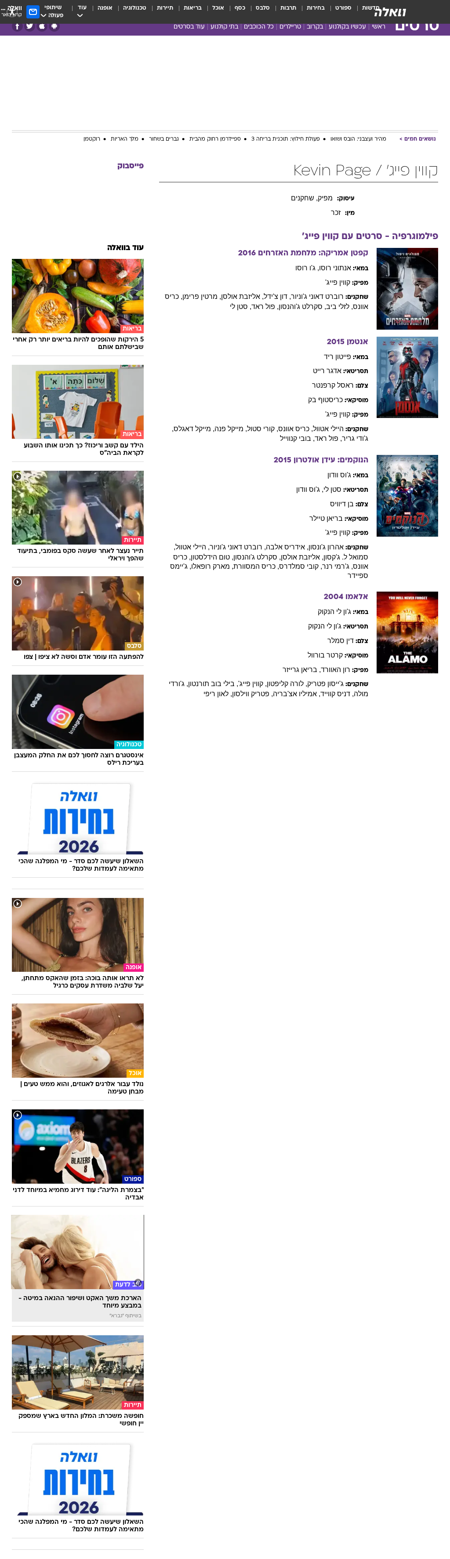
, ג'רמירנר (337, 566)
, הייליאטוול (192, 547)
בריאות (193, 8)
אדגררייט (327, 370)
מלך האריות (124, 139)
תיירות (165, 8)
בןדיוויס (342, 504)
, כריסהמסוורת (256, 566)
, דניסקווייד (337, 694)
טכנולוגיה (134, 8)
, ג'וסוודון (309, 489)
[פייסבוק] (17, 26)
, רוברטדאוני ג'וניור (238, 547)
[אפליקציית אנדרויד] (54, 26)
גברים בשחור (164, 139)
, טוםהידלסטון (212, 557)
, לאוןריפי (217, 694)
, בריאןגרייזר (302, 669)
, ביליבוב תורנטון (213, 683)
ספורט (343, 8)
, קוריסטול (262, 428)
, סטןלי (240, 306)
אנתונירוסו (335, 268)
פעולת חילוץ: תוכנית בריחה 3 (285, 139)
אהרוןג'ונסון (326, 547)
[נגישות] (12, 11)
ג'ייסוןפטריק (325, 683)
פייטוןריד (337, 356)
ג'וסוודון (339, 475)
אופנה (105, 8)
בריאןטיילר (326, 518)
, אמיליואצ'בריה (296, 694)
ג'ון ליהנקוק (334, 611)
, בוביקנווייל (297, 438)
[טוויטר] (29, 26)
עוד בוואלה (125, 248)
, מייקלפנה (230, 428)
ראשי (378, 27)
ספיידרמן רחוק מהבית (215, 139)
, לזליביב (339, 306)
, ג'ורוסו (307, 268)
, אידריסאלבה (287, 547)
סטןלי (332, 489)
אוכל (218, 8)
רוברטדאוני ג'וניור (317, 296)
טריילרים (290, 27)
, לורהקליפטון (287, 683)
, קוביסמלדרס (300, 566)
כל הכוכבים (259, 27)
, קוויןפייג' (252, 683)
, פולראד (265, 306)
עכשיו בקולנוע (347, 27)
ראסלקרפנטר (333, 385)
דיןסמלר (340, 640)
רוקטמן (91, 139)
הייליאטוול (328, 428)
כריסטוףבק (325, 399)
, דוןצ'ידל (277, 296)
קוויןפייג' (337, 282)
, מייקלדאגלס (194, 428)
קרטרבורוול (325, 655)
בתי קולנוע (224, 27)
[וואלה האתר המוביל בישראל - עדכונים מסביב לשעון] (390, 11)
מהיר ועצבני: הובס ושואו (358, 139)
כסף (240, 8)
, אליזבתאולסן (242, 296)
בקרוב (315, 27)
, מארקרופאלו (212, 566)
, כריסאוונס (295, 428)
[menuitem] (338, 12)
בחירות (316, 8)
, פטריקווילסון (252, 694)
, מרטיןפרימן (201, 296)
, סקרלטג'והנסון (302, 306)
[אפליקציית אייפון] (41, 26)
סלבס (263, 8)
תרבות (288, 8)
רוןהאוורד (335, 669)
